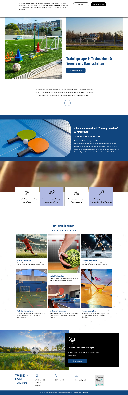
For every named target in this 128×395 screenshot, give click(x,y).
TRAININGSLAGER (21, 377)
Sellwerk (85, 393)
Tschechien (21, 383)
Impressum (43, 393)
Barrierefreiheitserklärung (65, 393)
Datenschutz (52, 393)
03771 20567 (59, 380)
